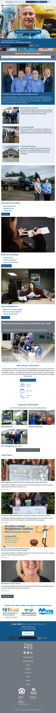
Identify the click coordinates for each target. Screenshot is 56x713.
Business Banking (28, 661)
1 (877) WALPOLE (28, 627)
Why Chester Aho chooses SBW (28, 32)
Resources (28, 672)
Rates (28, 665)
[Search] (49, 2)
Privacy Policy (38, 709)
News (28, 676)
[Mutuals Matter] (33, 694)
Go (53, 57)
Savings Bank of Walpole (28, 709)
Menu (49, 10)
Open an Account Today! (28, 380)
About (28, 680)
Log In (36, 1)
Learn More (5, 317)
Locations (28, 669)
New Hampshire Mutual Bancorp (36, 605)
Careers (28, 684)
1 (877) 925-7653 (29, 629)
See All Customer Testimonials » (28, 450)
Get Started (5, 214)
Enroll (37, 45)
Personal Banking (28, 657)
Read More (5, 489)
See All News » (7, 596)
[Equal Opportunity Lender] (21, 694)
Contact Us (10, 2)
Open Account (43, 1)
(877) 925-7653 (21, 2)
